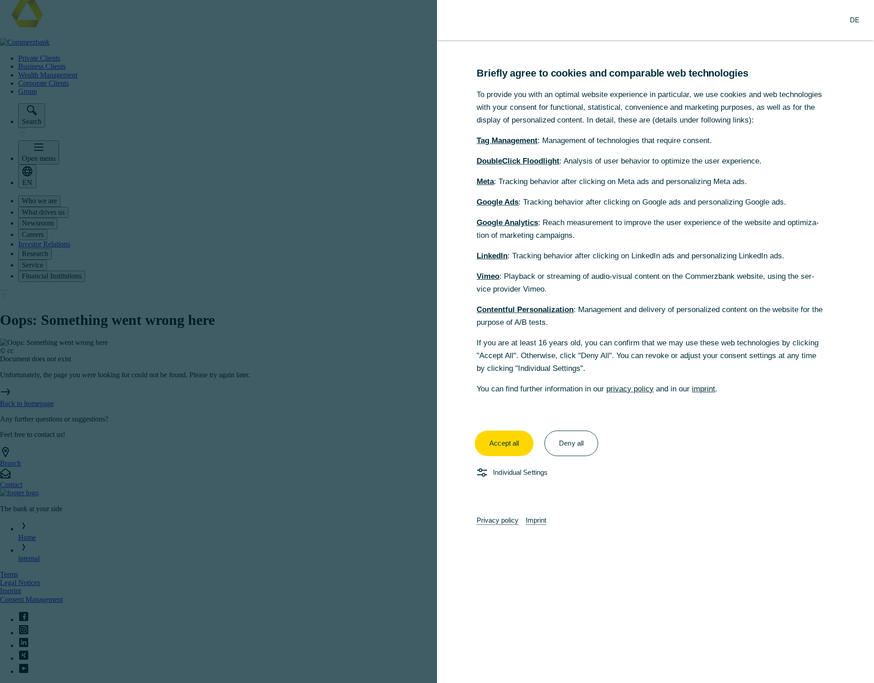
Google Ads (497, 202)
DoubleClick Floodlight (518, 161)
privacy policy (630, 389)
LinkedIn (492, 256)
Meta (485, 181)
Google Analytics (507, 222)
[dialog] (437, 341)
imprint (703, 389)
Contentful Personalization (525, 309)
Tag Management (507, 140)
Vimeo (488, 276)
